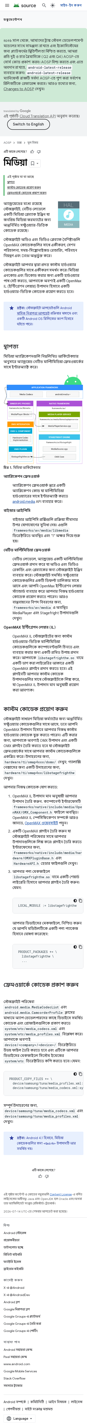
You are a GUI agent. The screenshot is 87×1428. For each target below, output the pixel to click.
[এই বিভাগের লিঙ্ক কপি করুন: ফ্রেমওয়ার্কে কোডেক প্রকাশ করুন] (8, 992)
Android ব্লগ (12, 1302)
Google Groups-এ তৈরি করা (22, 1324)
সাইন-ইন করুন (71, 5)
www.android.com (17, 1364)
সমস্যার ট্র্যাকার (13, 1386)
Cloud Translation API (38, 116)
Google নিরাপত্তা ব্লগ (17, 1309)
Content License (61, 1194)
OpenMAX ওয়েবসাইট (41, 823)
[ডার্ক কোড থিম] (75, 900)
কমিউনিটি (37, 1402)
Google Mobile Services (20, 1371)
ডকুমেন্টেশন (13, 20)
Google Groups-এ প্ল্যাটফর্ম (22, 1316)
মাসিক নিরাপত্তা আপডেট (33, 313)
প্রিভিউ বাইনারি (13, 1254)
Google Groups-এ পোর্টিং (21, 1331)
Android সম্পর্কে (15, 1402)
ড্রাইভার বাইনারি (13, 1269)
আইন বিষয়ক (57, 1402)
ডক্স (19, 143)
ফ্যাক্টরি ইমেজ (12, 1262)
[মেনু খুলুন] (7, 5)
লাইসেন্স (77, 1402)
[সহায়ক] (32, 151)
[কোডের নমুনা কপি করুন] (80, 900)
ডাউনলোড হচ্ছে (13, 1247)
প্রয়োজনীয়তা (11, 1240)
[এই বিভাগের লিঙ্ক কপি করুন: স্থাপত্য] (23, 347)
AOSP (7, 143)
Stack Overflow (14, 1378)
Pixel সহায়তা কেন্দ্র (15, 1357)
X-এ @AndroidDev (17, 1295)
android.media (23, 501)
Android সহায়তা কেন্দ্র (18, 1350)
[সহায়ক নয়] (38, 151)
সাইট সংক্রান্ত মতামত (39, 1409)
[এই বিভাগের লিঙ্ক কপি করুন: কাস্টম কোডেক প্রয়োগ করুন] (72, 709)
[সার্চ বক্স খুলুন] (44, 5)
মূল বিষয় (32, 143)
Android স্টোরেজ (15, 1233)
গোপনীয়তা (13, 1409)
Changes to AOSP (19, 89)
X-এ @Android (14, 1288)
